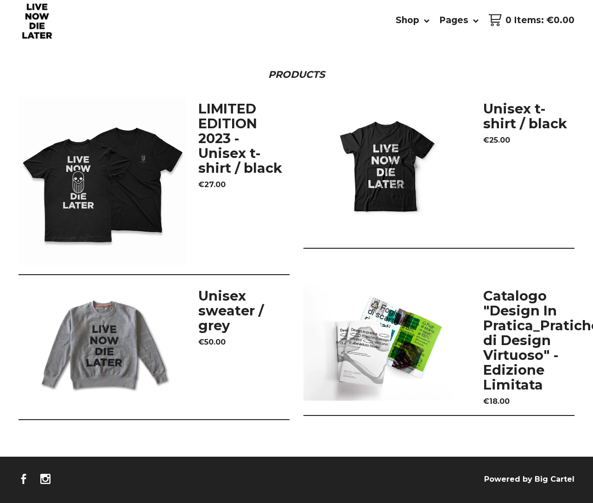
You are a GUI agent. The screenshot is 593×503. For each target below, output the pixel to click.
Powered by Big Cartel (529, 479)
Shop (409, 20)
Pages (455, 20)
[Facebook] (24, 480)
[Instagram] (45, 480)
